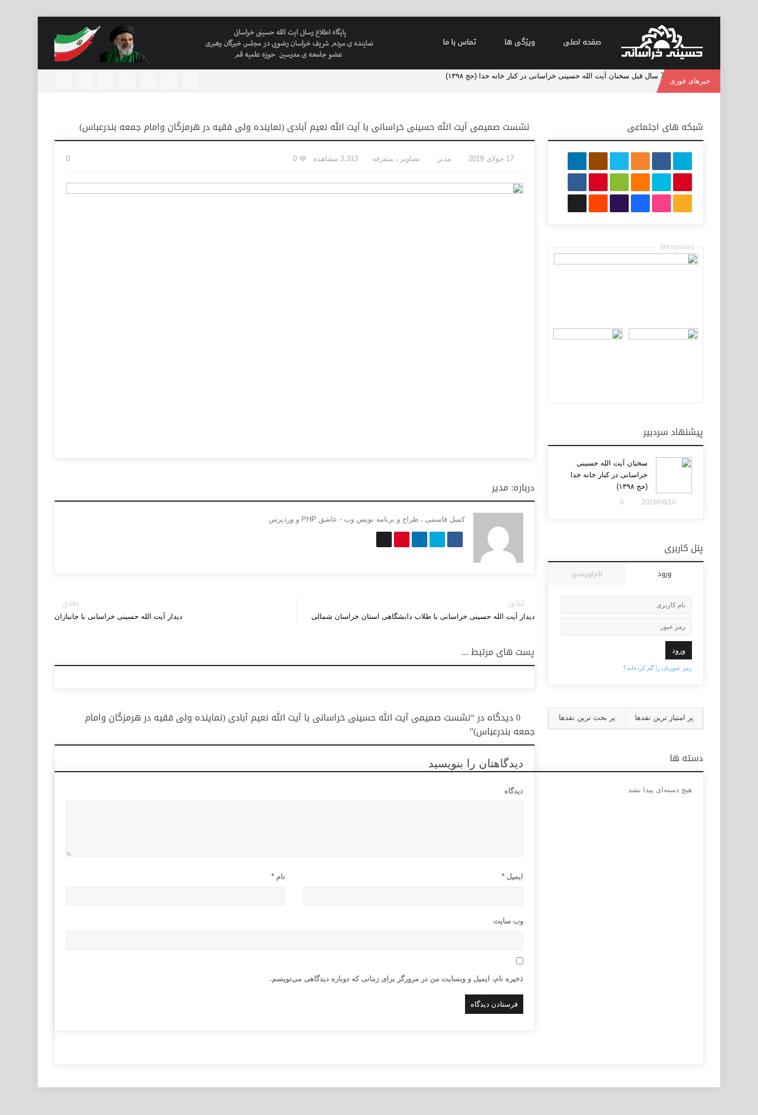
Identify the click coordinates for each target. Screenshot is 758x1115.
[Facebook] (148, 81)
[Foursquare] (106, 81)
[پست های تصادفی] (169, 81)
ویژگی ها (519, 42)
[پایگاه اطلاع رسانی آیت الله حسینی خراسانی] (234, 42)
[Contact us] (63, 81)
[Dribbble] (84, 81)
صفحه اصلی (582, 42)
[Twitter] (127, 81)
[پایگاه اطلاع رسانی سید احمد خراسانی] (662, 43)
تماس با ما (459, 42)
